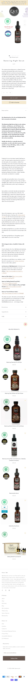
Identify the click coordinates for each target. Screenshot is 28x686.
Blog (3, 606)
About (3, 598)
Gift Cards (4, 603)
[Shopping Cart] (26, 11)
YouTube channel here (19, 261)
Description (5, 110)
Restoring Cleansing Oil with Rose (14, 362)
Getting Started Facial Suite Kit (14, 556)
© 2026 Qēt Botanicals (14, 668)
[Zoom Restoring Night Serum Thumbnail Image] (25, 21)
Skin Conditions (5, 608)
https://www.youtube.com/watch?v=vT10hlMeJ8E (13, 293)
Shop (3, 601)
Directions (5, 307)
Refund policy (5, 615)
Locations (4, 626)
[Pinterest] (9, 590)
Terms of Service (5, 613)
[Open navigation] (2, 11)
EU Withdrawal (5, 638)
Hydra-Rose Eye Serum (14, 526)
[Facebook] (2, 590)
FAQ (3, 316)
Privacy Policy (5, 633)
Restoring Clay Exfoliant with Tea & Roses (14, 393)
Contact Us (4, 628)
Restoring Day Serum (14, 493)
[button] (4, 92)
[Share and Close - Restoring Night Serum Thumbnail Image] (25, 24)
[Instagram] (5, 590)
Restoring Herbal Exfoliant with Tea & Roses (14, 426)
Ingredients (5, 312)
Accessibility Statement (7, 636)
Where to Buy (5, 610)
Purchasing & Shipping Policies (9, 631)
